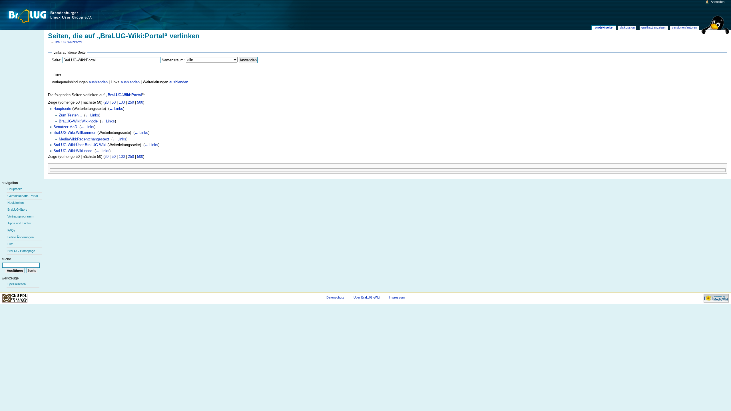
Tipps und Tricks (19, 223)
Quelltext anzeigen (653, 27)
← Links (116, 109)
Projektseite (603, 27)
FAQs (11, 230)
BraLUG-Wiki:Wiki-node (78, 121)
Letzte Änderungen (20, 237)
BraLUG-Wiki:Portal (68, 42)
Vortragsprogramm (20, 216)
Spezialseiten (16, 284)
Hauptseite (62, 109)
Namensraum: (173, 60)
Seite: (56, 60)
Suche (6, 259)
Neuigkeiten (15, 202)
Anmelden (717, 1)
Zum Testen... (70, 115)
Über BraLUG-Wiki (366, 297)
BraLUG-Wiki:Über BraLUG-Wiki (79, 145)
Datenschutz (335, 297)
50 (114, 102)
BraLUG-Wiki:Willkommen (74, 133)
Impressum (397, 297)
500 (140, 102)
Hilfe (10, 244)
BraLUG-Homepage (21, 251)
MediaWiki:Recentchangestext (84, 139)
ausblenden (98, 82)
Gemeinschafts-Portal (22, 196)
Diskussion (627, 27)
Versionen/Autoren (684, 27)
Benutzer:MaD (65, 127)
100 (122, 102)
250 (131, 102)
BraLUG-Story (17, 209)
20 (107, 102)
